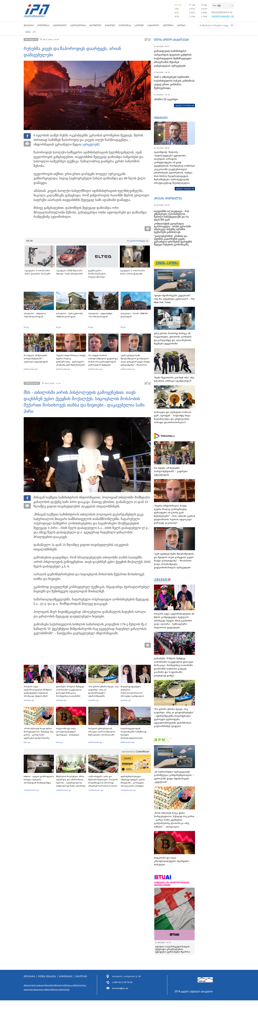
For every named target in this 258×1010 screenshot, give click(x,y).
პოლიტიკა (43, 25)
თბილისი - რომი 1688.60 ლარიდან (134, 315)
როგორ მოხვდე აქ (137, 241)
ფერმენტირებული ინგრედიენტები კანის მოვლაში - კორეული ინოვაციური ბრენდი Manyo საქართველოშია (134, 782)
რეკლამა (81, 976)
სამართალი (60, 25)
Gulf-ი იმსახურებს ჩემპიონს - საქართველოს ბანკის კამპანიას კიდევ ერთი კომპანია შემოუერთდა (174, 83)
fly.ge (26, 327)
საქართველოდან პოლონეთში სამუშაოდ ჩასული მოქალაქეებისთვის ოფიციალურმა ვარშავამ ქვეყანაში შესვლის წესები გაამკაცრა (135, 738)
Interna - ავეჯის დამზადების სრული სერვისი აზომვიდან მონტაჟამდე (39, 779)
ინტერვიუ (161, 118)
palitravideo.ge (31, 369)
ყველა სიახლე (183, 105)
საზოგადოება (78, 25)
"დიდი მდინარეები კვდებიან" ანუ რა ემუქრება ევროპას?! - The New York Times (174, 299)
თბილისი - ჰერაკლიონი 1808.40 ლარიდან (69, 315)
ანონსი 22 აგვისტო (166, 99)
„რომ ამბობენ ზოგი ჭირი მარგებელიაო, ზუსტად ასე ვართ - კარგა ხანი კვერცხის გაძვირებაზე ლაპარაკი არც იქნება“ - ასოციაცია (38, 736)
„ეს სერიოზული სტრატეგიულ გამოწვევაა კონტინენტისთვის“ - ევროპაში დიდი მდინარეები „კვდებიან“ (174, 776)
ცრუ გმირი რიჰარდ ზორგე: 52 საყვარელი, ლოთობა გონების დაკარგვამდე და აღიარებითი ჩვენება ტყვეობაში (173, 338)
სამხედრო (153, 25)
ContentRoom (142, 751)
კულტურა (168, 25)
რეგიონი (110, 25)
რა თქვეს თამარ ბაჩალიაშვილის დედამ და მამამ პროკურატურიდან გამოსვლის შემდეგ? (103, 360)
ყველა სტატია (183, 188)
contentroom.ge (31, 790)
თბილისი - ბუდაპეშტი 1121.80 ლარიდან (100, 315)
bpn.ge (178, 5)
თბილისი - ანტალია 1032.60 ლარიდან (35, 315)
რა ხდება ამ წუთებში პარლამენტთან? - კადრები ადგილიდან (36, 358)
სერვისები (65, 976)
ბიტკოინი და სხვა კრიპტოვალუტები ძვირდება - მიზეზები (67, 731)
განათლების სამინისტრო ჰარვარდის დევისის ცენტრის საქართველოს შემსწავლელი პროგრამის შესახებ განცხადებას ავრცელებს (173, 58)
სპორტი (139, 25)
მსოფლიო (95, 25)
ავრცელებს (90, 144)
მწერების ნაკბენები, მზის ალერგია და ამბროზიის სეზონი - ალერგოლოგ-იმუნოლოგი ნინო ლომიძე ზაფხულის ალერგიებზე (70, 782)
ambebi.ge (29, 700)
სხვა (27, 32)
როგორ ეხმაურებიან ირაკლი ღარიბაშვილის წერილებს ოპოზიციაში (101, 731)
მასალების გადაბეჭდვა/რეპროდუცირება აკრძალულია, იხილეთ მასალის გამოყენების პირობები (55, 987)
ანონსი (181, 25)
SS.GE (29, 241)
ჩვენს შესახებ (47, 976)
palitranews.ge (95, 742)
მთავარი (29, 25)
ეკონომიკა (125, 25)
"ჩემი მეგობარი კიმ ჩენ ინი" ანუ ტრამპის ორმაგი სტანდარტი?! (174, 379)
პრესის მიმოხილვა (168, 198)
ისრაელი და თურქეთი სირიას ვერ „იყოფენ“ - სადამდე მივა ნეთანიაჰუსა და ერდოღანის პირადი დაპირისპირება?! (172, 417)
